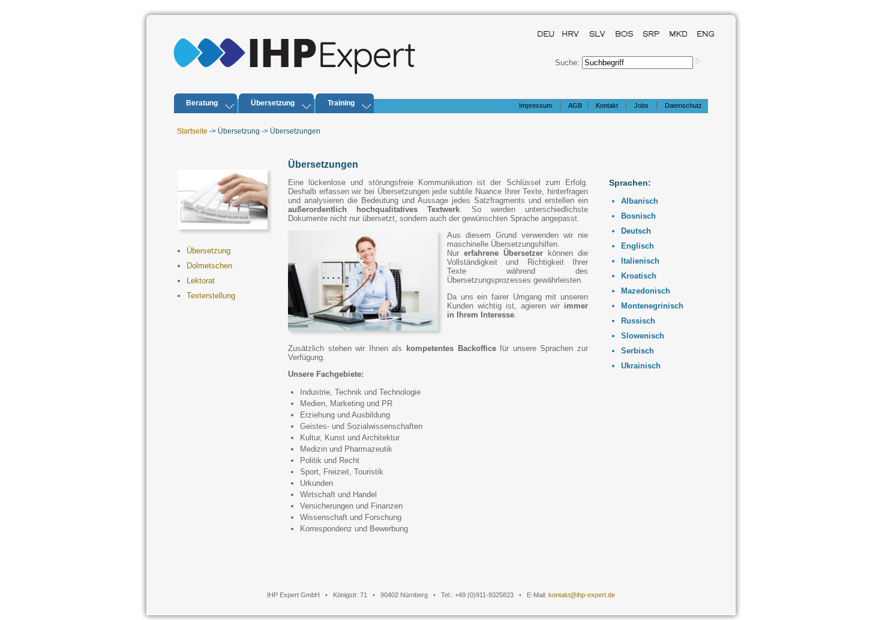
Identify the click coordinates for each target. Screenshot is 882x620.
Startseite (192, 131)
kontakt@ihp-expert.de (581, 594)
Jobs (641, 105)
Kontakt (607, 105)
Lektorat (201, 280)
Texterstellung (211, 295)
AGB (575, 105)
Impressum (535, 105)
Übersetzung (208, 250)
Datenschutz (683, 105)
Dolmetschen (209, 265)
